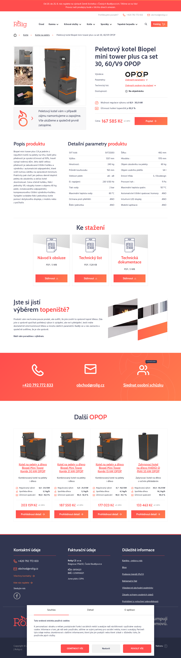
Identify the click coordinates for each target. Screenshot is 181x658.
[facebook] (17, 596)
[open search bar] (146, 24)
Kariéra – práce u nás (132, 561)
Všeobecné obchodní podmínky (137, 588)
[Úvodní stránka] (15, 35)
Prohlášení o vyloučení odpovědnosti (140, 601)
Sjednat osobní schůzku (143, 385)
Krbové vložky (71, 24)
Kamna (52, 24)
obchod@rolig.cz (90, 385)
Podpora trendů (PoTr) (133, 574)
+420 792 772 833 (37, 385)
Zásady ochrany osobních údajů (137, 595)
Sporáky (105, 24)
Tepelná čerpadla (125, 24)
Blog (124, 567)
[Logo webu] (20, 24)
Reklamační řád (129, 581)
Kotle (89, 24)
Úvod (41, 24)
